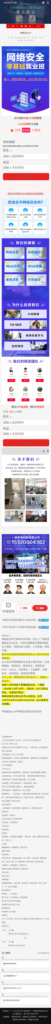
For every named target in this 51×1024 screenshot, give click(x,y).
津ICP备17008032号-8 (31, 1014)
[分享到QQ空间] (30, 26)
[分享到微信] (26, 26)
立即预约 (26, 442)
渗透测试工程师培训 (19, 1019)
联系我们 (6, 1011)
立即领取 (26, 176)
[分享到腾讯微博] (17, 26)
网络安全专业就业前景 (42, 26)
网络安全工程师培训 (30, 1017)
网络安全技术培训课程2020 (34, 26)
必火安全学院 (42, 953)
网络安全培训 (16, 1017)
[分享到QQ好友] (21, 26)
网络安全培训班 (33, 1019)
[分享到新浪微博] (13, 26)
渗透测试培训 (42, 1017)
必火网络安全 (17, 1014)
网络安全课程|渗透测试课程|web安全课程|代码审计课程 (20, 146)
